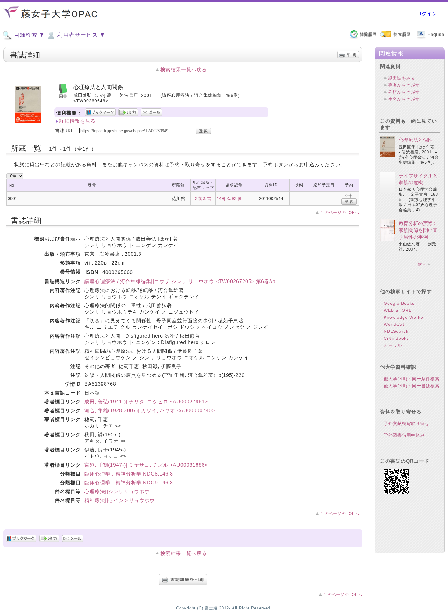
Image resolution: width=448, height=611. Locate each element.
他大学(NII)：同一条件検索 (411, 378)
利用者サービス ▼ (80, 35)
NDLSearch (396, 331)
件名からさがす (404, 99)
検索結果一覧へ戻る (183, 69)
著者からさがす (404, 85)
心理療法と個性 (416, 139)
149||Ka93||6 (229, 198)
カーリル (393, 345)
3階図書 (203, 198)
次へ (422, 264)
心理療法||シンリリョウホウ (117, 491)
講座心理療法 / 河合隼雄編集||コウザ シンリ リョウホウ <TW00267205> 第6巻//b (180, 281)
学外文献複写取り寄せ (406, 423)
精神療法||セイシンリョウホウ (119, 500)
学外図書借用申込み (404, 435)
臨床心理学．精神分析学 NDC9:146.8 (128, 482)
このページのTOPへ (339, 212)
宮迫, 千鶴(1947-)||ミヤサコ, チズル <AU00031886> (146, 465)
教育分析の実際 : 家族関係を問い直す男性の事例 (418, 230)
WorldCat (394, 324)
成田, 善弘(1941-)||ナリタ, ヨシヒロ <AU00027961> (146, 401)
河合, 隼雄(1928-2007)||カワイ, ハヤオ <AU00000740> (149, 410)
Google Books (399, 303)
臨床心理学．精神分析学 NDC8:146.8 (128, 473)
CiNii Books (396, 338)
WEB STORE (398, 310)
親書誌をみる (401, 78)
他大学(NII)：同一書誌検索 (411, 385)
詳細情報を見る (77, 121)
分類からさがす (404, 92)
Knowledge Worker (404, 317)
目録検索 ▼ (28, 35)
